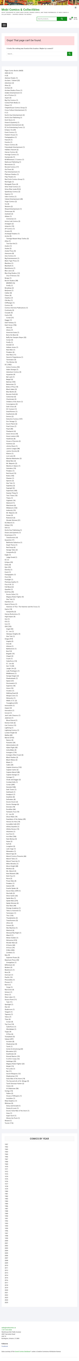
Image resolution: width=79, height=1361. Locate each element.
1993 (6, 1223)
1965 (6, 1154)
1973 (6, 1174)
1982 (6, 1196)
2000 (6, 1241)
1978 (6, 1186)
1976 (6, 1181)
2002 (6, 1246)
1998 (6, 1236)
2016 (6, 1280)
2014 (6, 1275)
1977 (6, 1184)
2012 (6, 1270)
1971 (6, 1169)
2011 (6, 1268)
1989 (6, 1214)
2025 (6, 1302)
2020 (6, 1290)
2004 (6, 1251)
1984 (6, 1201)
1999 (6, 1238)
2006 (6, 1256)
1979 (6, 1189)
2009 (6, 1263)
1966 (6, 1157)
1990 (6, 1216)
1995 (6, 1228)
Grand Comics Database (22, 1351)
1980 (6, 1191)
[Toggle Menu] (4, 25)
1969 (6, 1164)
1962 (6, 1147)
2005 (6, 1253)
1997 (6, 1233)
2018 (6, 1285)
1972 (6, 1172)
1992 (6, 1221)
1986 (6, 1206)
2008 (6, 1260)
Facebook (5, 1346)
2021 (6, 1293)
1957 (6, 1144)
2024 (6, 1300)
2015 (6, 1278)
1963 (6, 1149)
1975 (6, 1179)
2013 (6, 1273)
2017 (6, 1283)
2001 (6, 1243)
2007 (6, 1258)
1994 (6, 1226)
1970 (6, 1167)
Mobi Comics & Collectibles (21, 9)
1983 (6, 1199)
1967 (6, 1159)
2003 (6, 1248)
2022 (6, 1295)
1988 (6, 1211)
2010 (6, 1265)
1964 (6, 1152)
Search (62, 19)
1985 (6, 1204)
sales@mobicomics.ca (9, 1327)
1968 (6, 1162)
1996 (6, 1231)
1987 (6, 1209)
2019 (6, 1288)
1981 (6, 1194)
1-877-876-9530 (7, 1330)
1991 (6, 1218)
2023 (6, 1298)
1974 (6, 1176)
